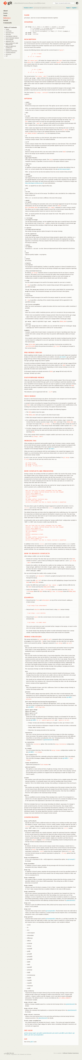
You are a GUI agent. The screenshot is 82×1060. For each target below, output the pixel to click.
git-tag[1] (51, 448)
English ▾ (74, 7)
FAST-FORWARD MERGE (12, 38)
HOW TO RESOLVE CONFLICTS (11, 47)
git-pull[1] (40, 1033)
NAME (7, 29)
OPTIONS (8, 34)
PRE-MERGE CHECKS (11, 36)
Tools (5, 15)
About (5, 11)
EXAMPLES (9, 49)
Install (5, 20)
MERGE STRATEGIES (11, 50)
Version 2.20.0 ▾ (28, 7)
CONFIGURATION (10, 52)
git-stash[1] (63, 357)
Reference (7, 18)
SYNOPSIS (8, 31)
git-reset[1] (55, 1033)
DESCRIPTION (10, 32)
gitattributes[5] (48, 739)
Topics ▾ (68, 7)
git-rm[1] (31, 1034)
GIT (7, 56)
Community (7, 23)
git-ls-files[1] (68, 1033)
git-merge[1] (71, 859)
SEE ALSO (8, 54)
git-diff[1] (69, 697)
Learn (5, 13)
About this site (10, 1053)
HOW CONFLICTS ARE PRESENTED (12, 44)
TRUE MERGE (9, 39)
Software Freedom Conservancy (71, 1053)
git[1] (31, 1041)
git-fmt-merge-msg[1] (64, 169)
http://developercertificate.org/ (34, 183)
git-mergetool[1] (50, 910)
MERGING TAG (10, 41)
